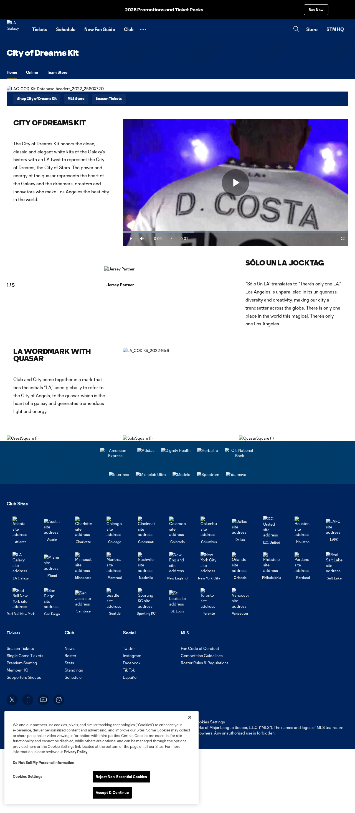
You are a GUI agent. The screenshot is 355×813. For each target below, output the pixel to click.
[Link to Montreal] (114, 562)
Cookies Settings (209, 722)
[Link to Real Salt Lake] (334, 563)
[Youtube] (43, 699)
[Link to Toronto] (209, 598)
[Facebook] (27, 699)
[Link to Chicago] (114, 526)
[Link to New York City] (209, 563)
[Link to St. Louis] (177, 598)
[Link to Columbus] (209, 526)
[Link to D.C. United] (271, 527)
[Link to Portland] (303, 562)
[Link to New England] (177, 563)
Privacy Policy (75, 751)
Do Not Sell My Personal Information (43, 762)
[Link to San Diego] (52, 598)
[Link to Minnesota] (83, 562)
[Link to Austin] (52, 527)
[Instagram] (58, 699)
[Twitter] (12, 699)
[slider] (235, 232)
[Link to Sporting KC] (146, 598)
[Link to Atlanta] (20, 526)
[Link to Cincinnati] (146, 526)
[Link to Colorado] (177, 526)
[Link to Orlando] (240, 562)
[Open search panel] (296, 30)
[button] (143, 29)
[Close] (190, 717)
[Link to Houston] (303, 526)
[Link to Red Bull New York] (20, 598)
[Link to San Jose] (83, 598)
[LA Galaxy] (16, 29)
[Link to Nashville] (146, 562)
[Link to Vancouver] (240, 598)
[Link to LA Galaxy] (20, 563)
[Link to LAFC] (334, 527)
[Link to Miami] (52, 562)
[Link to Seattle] (114, 598)
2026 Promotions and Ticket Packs (164, 10)
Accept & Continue (112, 792)
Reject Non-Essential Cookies (121, 776)
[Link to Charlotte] (83, 526)
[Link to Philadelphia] (271, 562)
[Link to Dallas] (240, 527)
